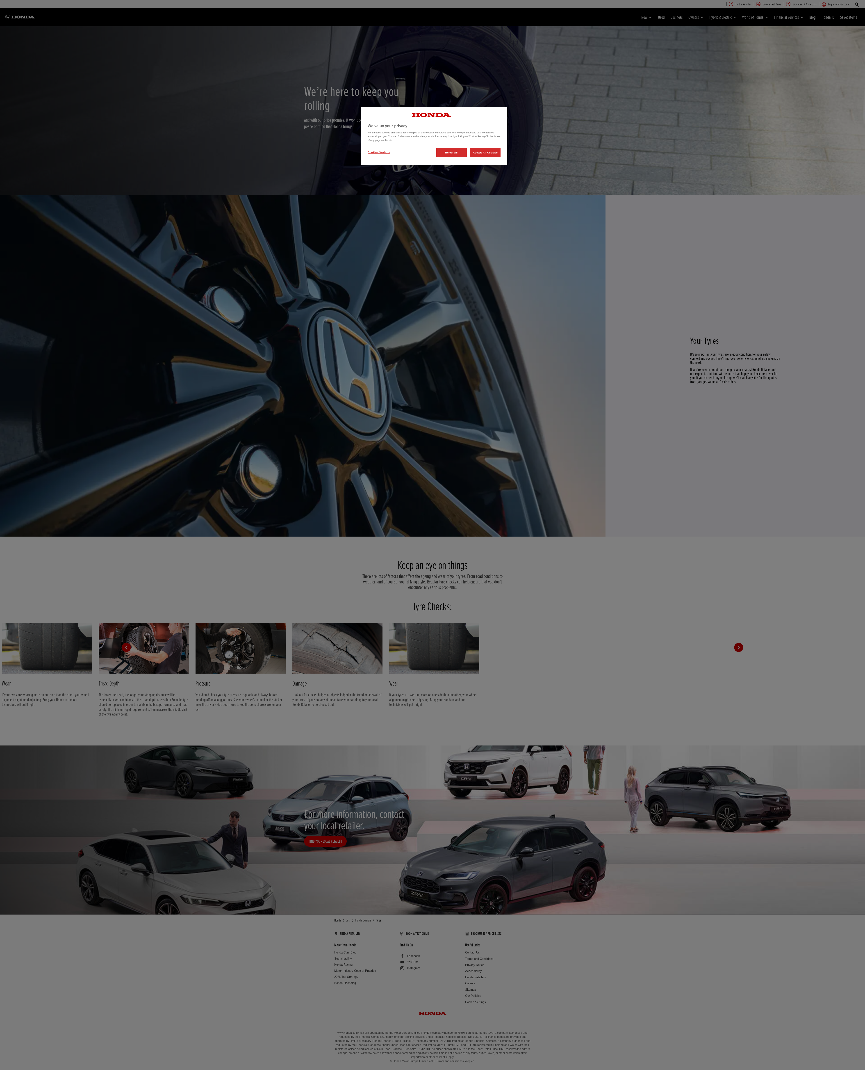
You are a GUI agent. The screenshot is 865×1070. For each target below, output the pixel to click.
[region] (434, 136)
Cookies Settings (379, 152)
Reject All (451, 152)
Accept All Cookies (485, 152)
